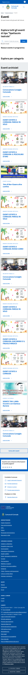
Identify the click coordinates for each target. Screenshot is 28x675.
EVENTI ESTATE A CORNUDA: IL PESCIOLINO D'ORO (13, 154)
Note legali (4, 634)
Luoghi (3, 598)
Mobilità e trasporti (6, 564)
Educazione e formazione (7, 551)
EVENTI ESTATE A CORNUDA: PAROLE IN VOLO (12, 122)
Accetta (15, 672)
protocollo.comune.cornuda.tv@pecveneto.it (15, 612)
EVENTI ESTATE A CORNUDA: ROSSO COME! (13, 247)
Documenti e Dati (5, 535)
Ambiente (3, 569)
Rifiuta (15, 668)
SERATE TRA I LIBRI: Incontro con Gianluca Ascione (11, 403)
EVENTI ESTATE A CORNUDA (10, 372)
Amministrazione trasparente (8, 626)
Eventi (2, 601)
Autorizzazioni (4, 549)
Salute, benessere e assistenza (9, 556)
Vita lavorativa (5, 561)
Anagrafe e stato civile (7, 546)
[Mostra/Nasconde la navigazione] (3, 7)
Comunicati (4, 587)
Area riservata (4, 639)
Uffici (2, 528)
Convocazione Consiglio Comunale (12, 90)
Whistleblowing (5, 631)
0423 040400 (6, 610)
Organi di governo (5, 523)
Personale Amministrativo (8, 533)
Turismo (3, 559)
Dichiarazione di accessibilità (8, 636)
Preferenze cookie (8, 664)
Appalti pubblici (5, 554)
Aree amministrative (6, 525)
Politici (3, 530)
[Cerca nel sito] (24, 7)
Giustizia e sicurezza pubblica (8, 566)
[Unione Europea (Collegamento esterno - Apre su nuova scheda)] (14, 508)
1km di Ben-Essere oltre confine (12, 185)
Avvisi (2, 590)
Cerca (23, 41)
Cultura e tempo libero (7, 574)
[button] (6, 2)
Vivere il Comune (9, 13)
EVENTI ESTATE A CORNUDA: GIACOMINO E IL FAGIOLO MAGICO (14, 341)
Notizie (3, 585)
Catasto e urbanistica (6, 544)
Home (2, 13)
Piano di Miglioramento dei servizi (10, 641)
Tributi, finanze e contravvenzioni (10, 571)
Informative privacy (6, 629)
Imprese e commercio (6, 576)
